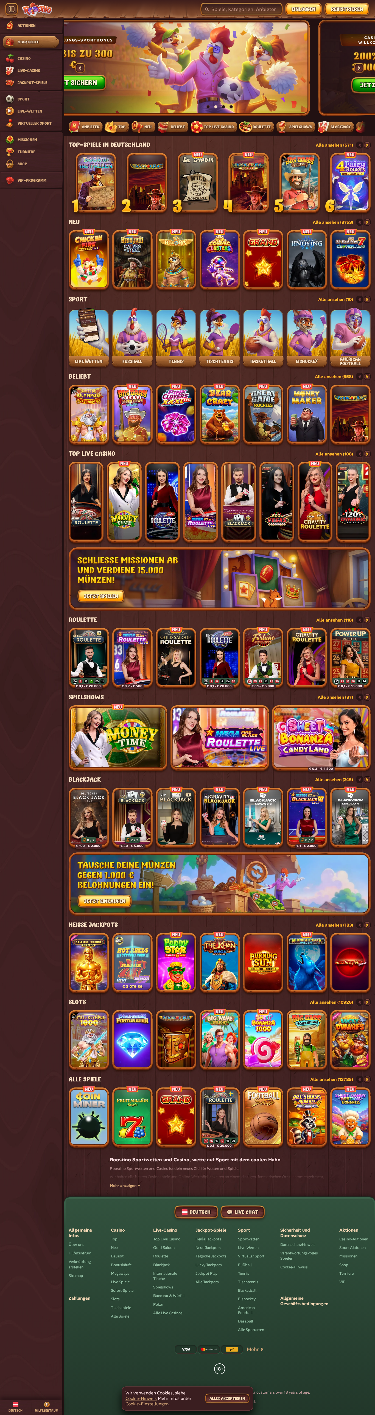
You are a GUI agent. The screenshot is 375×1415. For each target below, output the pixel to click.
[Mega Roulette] (162, 502)
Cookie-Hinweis (294, 1267)
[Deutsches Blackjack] (89, 818)
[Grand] (263, 260)
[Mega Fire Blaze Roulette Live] (200, 502)
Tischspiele (121, 1307)
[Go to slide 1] (208, 106)
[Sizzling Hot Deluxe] (350, 963)
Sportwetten (248, 1239)
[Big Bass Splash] (299, 183)
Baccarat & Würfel (168, 1295)
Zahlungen (79, 1298)
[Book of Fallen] (96, 183)
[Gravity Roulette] (315, 502)
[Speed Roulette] (86, 502)
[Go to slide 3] (223, 106)
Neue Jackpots (208, 1247)
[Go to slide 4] (231, 106)
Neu (74, 222)
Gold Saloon (164, 1247)
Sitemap (76, 1275)
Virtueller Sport (251, 1256)
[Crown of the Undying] (307, 260)
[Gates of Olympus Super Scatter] (89, 415)
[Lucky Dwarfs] (350, 1040)
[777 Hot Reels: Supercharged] (132, 963)
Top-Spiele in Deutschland (109, 145)
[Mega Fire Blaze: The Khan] (220, 963)
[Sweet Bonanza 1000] (263, 1040)
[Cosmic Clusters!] (220, 260)
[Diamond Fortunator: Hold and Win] (132, 1040)
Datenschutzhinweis (297, 1244)
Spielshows (86, 697)
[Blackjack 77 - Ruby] (238, 502)
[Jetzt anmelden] (159, 68)
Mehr (253, 1349)
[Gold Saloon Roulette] (176, 658)
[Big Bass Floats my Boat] (307, 1040)
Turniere (346, 1273)
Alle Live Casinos (168, 1312)
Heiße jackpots (93, 925)
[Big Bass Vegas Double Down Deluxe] (132, 415)
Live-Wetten (248, 1247)
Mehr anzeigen (123, 1185)
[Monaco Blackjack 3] (263, 818)
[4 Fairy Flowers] (350, 183)
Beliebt (80, 377)
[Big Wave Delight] (220, 1040)
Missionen (348, 1256)
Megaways (120, 1273)
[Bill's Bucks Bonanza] (307, 1117)
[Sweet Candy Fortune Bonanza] (350, 1117)
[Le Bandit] (198, 183)
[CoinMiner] (89, 1117)
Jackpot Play (206, 1273)
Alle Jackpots (207, 1281)
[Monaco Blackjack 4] (350, 818)
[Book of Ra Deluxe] (147, 183)
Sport (78, 299)
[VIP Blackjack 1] (176, 818)
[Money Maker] (307, 415)
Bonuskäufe (121, 1264)
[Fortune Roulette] (263, 658)
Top (114, 1239)
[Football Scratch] (263, 1117)
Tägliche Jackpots (210, 1256)
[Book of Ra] (176, 1040)
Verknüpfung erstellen (80, 1264)
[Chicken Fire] (89, 260)
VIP (342, 1281)
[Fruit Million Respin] (132, 1117)
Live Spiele (120, 1281)
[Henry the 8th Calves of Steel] (132, 260)
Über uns (76, 1244)
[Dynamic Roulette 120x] (353, 502)
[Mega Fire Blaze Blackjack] (307, 818)
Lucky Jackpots (208, 1264)
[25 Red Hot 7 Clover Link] (350, 260)
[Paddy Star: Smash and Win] (176, 963)
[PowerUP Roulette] (350, 658)
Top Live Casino (92, 454)
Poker (158, 1304)
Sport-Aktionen (352, 1247)
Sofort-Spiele (122, 1290)
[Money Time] (124, 502)
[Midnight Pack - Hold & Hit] (307, 963)
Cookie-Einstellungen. (147, 1404)
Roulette (83, 620)
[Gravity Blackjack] (220, 818)
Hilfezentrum (80, 1253)
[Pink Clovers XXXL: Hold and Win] (176, 415)
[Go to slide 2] (215, 106)
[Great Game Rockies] (263, 415)
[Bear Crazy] (220, 415)
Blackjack (85, 780)
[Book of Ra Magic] (248, 183)
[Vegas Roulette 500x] (276, 502)
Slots (77, 1002)
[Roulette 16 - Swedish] (220, 1117)
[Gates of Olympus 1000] (89, 1040)
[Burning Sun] (263, 963)
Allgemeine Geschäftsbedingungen (304, 1301)
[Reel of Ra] (176, 260)
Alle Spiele (85, 1079)
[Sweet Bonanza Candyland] (321, 738)
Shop (343, 1264)
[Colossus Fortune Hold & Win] (89, 963)
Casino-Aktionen (353, 1239)
